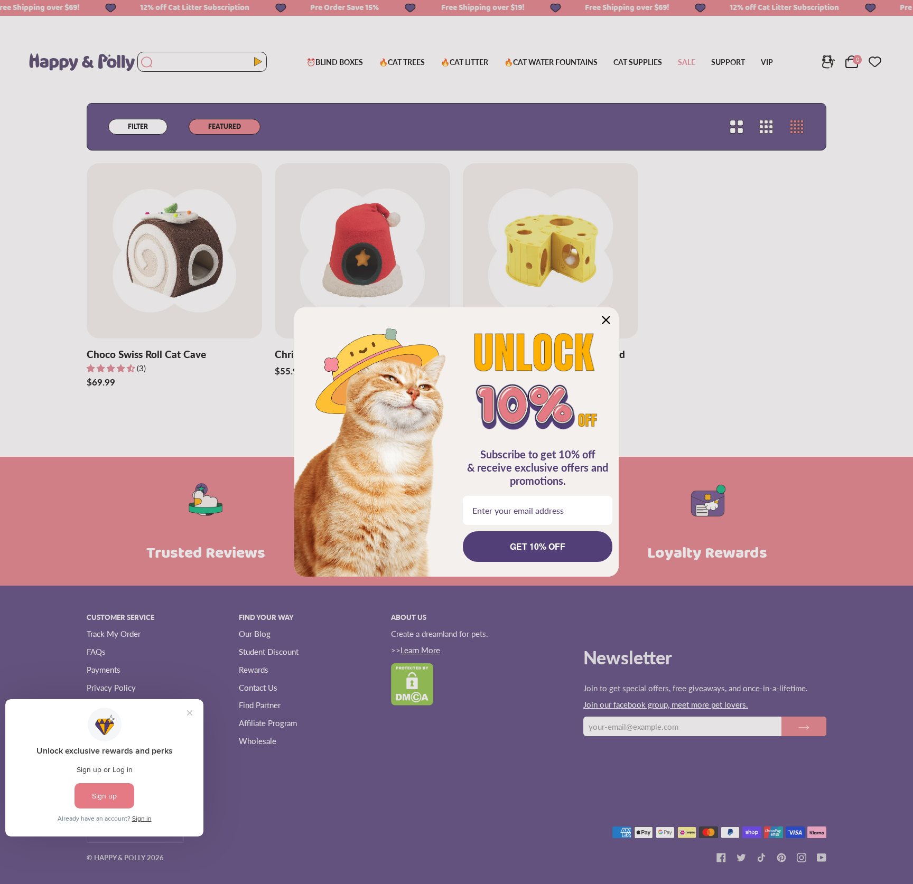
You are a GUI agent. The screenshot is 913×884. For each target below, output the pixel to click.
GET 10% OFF (537, 546)
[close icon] (606, 320)
